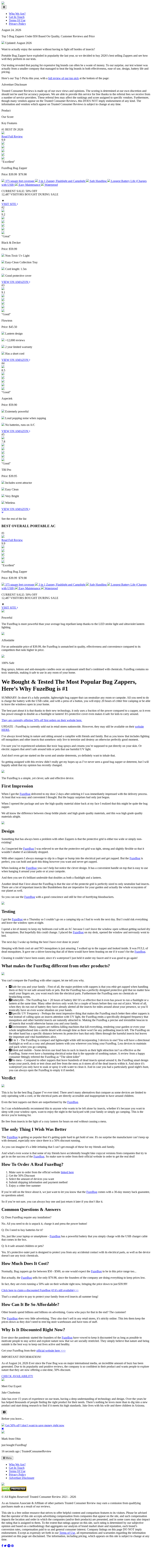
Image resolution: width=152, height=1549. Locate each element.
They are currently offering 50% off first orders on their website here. (41, 720)
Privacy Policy (17, 23)
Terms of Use (67, 1532)
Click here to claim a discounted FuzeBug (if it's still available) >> (40, 1290)
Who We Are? (17, 13)
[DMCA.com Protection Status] (14, 1490)
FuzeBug (25, 793)
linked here (67, 1172)
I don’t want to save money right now (42, 1425)
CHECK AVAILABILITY (17, 1376)
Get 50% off (12, 1425)
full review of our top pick (63, 78)
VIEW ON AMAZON (15, 282)
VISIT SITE (9, 204)
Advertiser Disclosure (21, 1477)
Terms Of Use (17, 20)
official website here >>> (51, 1350)
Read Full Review (12, 136)
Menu (8, 1458)
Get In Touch (16, 17)
